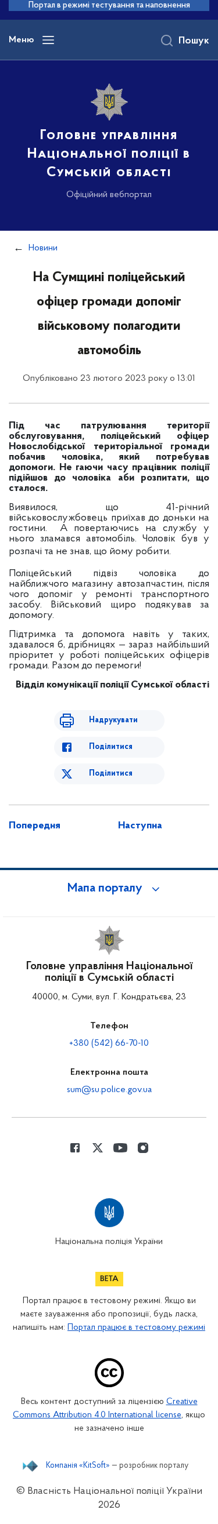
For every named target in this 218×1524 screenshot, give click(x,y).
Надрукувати (113, 720)
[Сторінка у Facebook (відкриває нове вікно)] (75, 1148)
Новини (43, 248)
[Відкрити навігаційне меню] (48, 40)
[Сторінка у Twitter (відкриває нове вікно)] (98, 1148)
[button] (109, 889)
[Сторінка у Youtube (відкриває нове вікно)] (120, 1148)
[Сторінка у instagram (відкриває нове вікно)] (143, 1148)
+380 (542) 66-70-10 (109, 1043)
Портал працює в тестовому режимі (136, 1327)
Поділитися (111, 747)
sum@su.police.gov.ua (109, 1089)
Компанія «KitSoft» (78, 1466)
